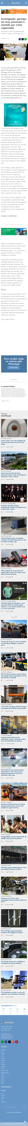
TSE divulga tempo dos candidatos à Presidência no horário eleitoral (13, 962)
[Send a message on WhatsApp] (2, 1042)
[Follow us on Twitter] (9, 1042)
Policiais (2, 1077)
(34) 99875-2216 (9, 1036)
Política (2, 1079)
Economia (3, 1058)
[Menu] (2, 3)
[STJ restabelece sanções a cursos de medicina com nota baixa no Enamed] (14, 980)
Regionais (3, 1081)
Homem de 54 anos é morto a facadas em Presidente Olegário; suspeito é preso (13, 643)
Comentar (6, 401)
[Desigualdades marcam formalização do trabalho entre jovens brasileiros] (14, 824)
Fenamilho (3, 1064)
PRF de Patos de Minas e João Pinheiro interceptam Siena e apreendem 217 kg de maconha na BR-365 (13, 676)
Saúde (2, 1083)
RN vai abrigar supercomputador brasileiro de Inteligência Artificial (12, 932)
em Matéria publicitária (11, 503)
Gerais (2, 1068)
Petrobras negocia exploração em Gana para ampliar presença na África (13, 868)
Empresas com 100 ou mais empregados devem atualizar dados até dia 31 (13, 900)
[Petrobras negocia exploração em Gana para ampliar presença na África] (14, 855)
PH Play (2, 1074)
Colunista (3, 1054)
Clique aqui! (13, 367)
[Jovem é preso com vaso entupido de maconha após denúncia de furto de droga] (14, 428)
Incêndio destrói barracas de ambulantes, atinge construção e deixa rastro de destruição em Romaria (13, 739)
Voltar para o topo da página (14, 1112)
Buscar (24, 1107)
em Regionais (9, 639)
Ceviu (2, 1100)
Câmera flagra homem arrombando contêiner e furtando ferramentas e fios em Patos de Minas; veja (13, 540)
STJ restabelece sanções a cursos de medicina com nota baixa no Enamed (13, 993)
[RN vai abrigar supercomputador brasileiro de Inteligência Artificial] (14, 918)
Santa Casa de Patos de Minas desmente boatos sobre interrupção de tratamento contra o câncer (13, 475)
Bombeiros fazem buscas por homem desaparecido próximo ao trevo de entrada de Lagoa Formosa (13, 806)
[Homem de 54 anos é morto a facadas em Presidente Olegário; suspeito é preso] (14, 629)
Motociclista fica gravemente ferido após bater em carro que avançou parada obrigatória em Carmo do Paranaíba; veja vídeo (12, 772)
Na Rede (3, 1095)
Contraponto (3, 1102)
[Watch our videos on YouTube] (16, 1042)
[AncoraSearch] (26, 3)
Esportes (2, 1062)
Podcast (2, 1097)
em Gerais (9, 834)
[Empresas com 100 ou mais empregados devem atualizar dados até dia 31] (14, 886)
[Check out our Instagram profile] (13, 1042)
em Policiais (9, 438)
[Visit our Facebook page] (6, 1042)
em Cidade (9, 471)
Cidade (2, 1051)
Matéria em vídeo (4, 1070)
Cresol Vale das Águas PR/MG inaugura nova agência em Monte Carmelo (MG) (14, 707)
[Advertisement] (14, 1124)
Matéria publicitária (5, 1072)
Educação (3, 1060)
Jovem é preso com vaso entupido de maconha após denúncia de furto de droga (13, 442)
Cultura (2, 1056)
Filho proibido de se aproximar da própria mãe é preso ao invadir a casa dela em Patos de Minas (13, 572)
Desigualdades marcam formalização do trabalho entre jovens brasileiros (14, 838)
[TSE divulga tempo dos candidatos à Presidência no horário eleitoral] (14, 949)
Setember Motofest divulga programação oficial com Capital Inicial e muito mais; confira (13, 507)
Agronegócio (3, 1049)
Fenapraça (3, 1066)
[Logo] (14, 3)
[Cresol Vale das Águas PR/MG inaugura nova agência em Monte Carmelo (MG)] (14, 694)
